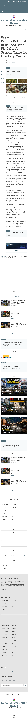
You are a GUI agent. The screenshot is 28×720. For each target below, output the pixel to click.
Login (14, 717)
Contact (16, 250)
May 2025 (4, 646)
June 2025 (4, 643)
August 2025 (5, 637)
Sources (5, 565)
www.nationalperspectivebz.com (14, 102)
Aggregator (6, 568)
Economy (14, 62)
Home (2, 256)
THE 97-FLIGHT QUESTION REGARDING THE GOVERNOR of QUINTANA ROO (18, 325)
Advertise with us (14, 710)
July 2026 (4, 507)
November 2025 (5, 532)
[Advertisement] (14, 274)
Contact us (3, 589)
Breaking (4, 5)
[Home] (14, 16)
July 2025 (4, 640)
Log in (8, 240)
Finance (4, 398)
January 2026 (5, 526)
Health (4, 379)
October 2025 (5, 631)
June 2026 (4, 510)
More (13, 333)
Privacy (14, 713)
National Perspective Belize (14, 22)
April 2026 (4, 516)
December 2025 (5, 529)
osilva (3, 61)
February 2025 (5, 655)
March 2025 (4, 652)
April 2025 (4, 649)
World (4, 418)
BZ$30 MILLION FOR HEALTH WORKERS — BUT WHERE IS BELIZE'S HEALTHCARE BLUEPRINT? (13, 390)
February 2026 (5, 523)
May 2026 (4, 513)
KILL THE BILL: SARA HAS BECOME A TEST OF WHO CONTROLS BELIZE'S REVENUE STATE (13, 409)
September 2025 (6, 634)
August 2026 (5, 504)
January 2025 (5, 659)
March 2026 (4, 519)
